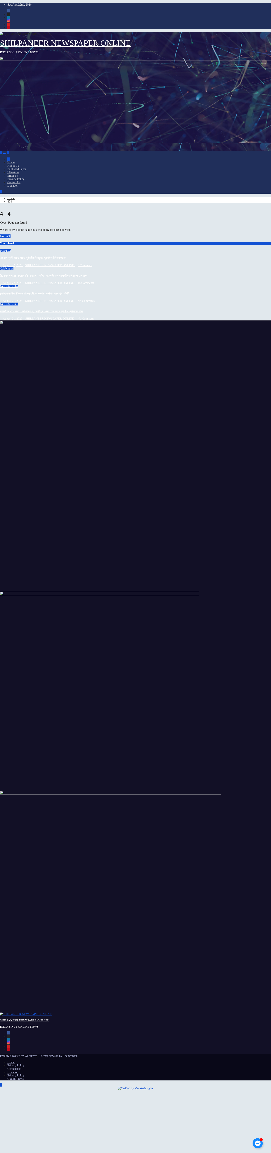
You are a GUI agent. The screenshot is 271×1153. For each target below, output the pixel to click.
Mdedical (5, 250)
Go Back (5, 236)
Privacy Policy (15, 179)
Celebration (6, 268)
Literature (13, 172)
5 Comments (85, 265)
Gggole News (15, 1078)
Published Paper (16, 169)
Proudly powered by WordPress (19, 1055)
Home (11, 162)
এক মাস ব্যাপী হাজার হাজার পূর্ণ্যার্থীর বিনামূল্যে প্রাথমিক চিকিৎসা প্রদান (33, 257)
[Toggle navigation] (4, 153)
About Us (13, 165)
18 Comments (86, 282)
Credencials (14, 1068)
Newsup (53, 1055)
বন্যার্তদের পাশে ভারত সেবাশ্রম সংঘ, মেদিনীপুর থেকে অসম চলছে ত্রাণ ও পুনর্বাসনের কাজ (41, 311)
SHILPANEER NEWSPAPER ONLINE (65, 43)
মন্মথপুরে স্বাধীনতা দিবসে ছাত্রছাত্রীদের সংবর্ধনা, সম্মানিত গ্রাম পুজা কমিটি (34, 293)
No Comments (86, 300)
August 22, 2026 (13, 265)
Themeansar (70, 1055)
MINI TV (13, 175)
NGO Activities (9, 286)
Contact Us (13, 182)
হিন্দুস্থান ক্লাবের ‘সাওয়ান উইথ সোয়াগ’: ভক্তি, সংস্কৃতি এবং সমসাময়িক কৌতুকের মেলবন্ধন (43, 275)
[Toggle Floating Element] (258, 1143)
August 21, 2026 (13, 300)
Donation (12, 185)
